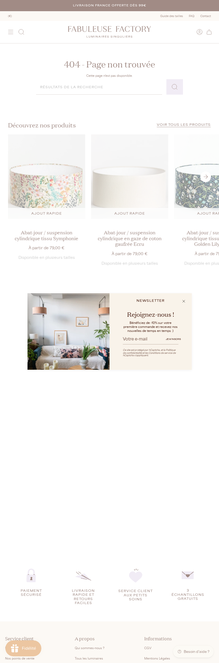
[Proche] (183, 301)
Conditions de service (160, 352)
